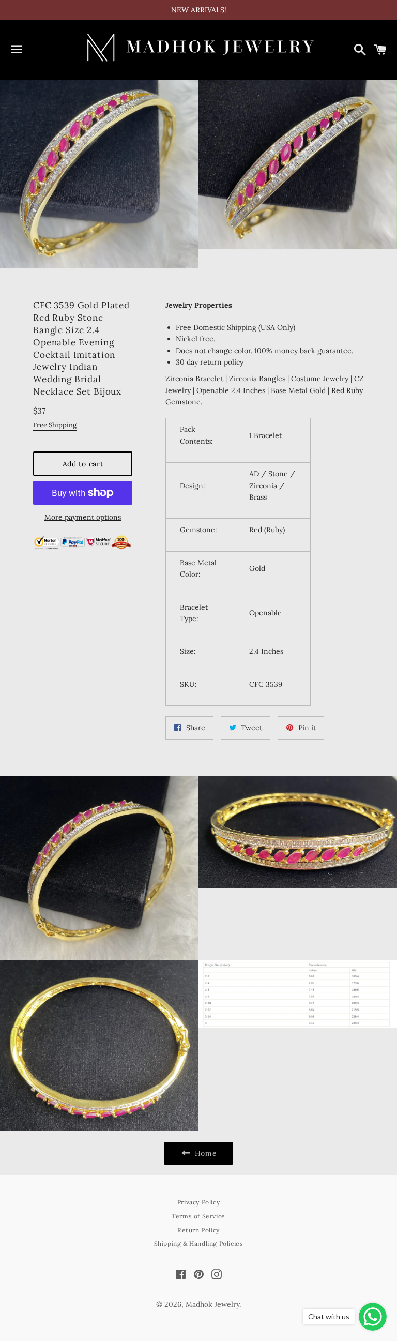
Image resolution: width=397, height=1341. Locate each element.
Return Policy (198, 1230)
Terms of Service (198, 1216)
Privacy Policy (198, 1202)
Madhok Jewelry (212, 1304)
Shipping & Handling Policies (198, 1243)
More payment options (82, 517)
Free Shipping (55, 424)
